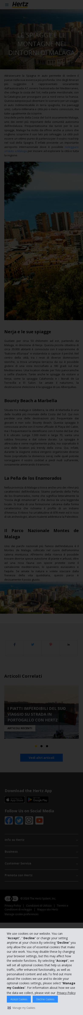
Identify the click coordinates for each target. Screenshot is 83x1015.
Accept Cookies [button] (18, 999)
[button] (21, 1007)
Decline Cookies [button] (45, 999)
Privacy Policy (66, 993)
